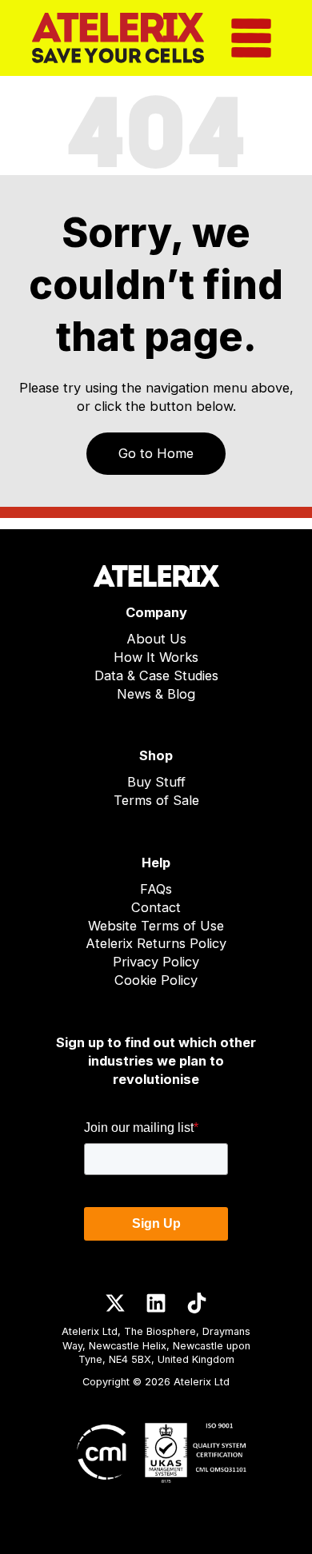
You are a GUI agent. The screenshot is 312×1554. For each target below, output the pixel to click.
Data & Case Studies (156, 675)
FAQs (156, 889)
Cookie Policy (156, 980)
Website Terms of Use (156, 926)
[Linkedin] (156, 1303)
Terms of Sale (156, 800)
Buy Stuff (156, 782)
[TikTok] (196, 1303)
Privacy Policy (156, 962)
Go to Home (156, 453)
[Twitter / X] (115, 1303)
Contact (156, 907)
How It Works (156, 657)
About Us (156, 639)
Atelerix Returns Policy (156, 943)
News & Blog (156, 694)
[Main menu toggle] (251, 38)
